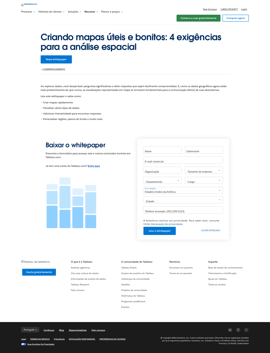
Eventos (125, 307)
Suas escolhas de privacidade (40, 344)
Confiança (49, 330)
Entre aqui (94, 166)
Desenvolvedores (78, 330)
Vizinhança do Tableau (133, 295)
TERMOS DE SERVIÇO (40, 339)
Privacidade (59, 339)
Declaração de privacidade (166, 223)
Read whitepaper (56, 59)
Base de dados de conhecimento (225, 267)
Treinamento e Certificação (222, 273)
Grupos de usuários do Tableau (137, 273)
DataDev (125, 284)
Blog (61, 330)
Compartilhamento (54, 69)
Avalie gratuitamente (39, 272)
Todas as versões (216, 284)
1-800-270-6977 (229, 9)
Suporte (213, 261)
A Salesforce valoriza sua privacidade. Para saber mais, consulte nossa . (181, 222)
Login (244, 9)
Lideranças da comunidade (135, 278)
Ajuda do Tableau (217, 278)
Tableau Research (80, 284)
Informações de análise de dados (88, 278)
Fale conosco (210, 9)
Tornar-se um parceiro (180, 273)
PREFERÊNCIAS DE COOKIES (112, 339)
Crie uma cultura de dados (85, 273)
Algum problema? (210, 230)
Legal (23, 339)
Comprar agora (236, 18)
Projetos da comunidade (134, 290)
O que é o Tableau (81, 261)
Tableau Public (129, 267)
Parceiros (174, 261)
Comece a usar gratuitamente (198, 18)
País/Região (150, 188)
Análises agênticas (80, 267)
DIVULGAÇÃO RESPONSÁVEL (82, 339)
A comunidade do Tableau (136, 261)
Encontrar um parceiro (181, 267)
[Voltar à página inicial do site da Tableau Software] (34, 3)
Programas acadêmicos (133, 301)
